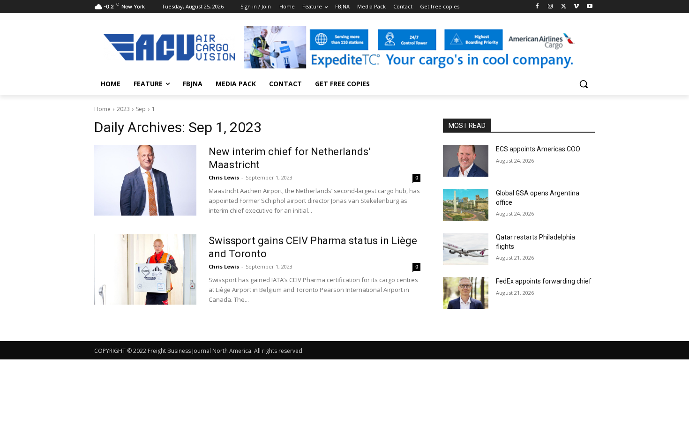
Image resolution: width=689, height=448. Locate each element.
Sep (141, 109)
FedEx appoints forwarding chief (544, 281)
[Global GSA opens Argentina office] (465, 205)
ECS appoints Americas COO (538, 149)
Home (102, 109)
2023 (123, 109)
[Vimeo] (576, 6)
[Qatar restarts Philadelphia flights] (465, 249)
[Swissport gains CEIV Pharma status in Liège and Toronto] (145, 269)
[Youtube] (589, 6)
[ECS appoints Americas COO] (465, 161)
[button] (583, 84)
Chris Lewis (224, 177)
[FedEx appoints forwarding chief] (465, 293)
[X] (563, 6)
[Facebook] (537, 6)
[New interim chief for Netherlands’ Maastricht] (145, 180)
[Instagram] (550, 6)
